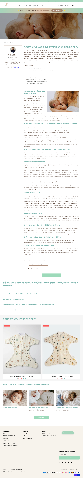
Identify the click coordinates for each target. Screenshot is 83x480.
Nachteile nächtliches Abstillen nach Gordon (37, 81)
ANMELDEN (69, 458)
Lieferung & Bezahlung (9, 435)
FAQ (4, 433)
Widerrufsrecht (6, 471)
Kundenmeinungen (8, 441)
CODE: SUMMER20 (57, 10)
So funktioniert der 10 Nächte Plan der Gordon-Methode (39, 72)
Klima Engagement (8, 436)
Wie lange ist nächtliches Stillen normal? (36, 68)
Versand (25, 471)
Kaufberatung (6, 440)
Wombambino (9, 469)
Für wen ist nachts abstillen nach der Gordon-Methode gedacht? (41, 70)
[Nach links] (4, 1)
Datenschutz (26, 433)
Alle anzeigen (41, 417)
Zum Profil (16, 67)
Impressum (25, 436)
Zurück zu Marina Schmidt (52, 275)
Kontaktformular (46, 433)
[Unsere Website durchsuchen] (73, 5)
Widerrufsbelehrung (28, 438)
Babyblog (5, 438)
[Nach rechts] (79, 1)
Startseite (6, 42)
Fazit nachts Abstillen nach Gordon (35, 83)
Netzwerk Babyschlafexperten (11, 445)
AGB (24, 435)
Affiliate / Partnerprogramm (10, 443)
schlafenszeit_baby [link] (35, 261)
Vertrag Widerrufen (68, 432)
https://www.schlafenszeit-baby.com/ (38, 264)
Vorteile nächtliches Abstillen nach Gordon (36, 79)
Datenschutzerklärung (15, 471)
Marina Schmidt (12, 42)
